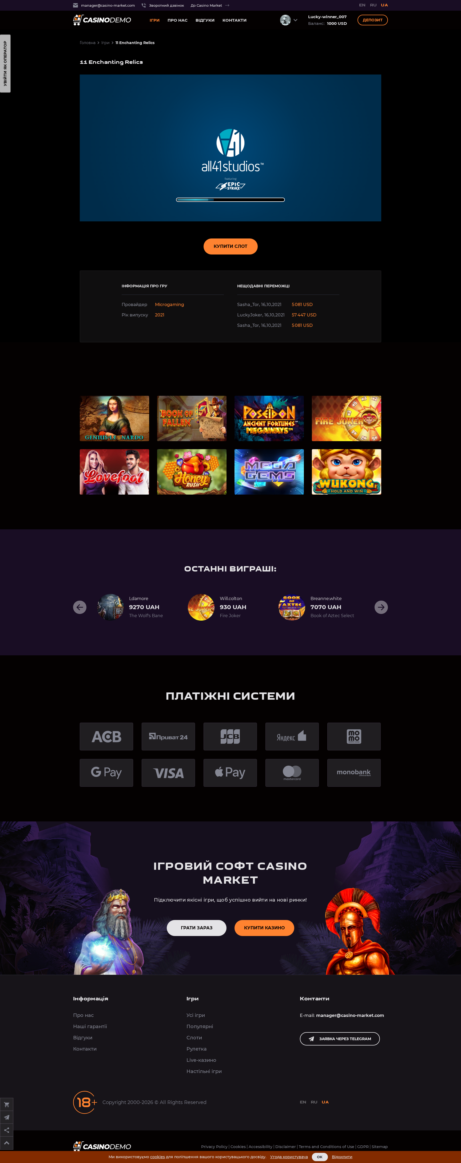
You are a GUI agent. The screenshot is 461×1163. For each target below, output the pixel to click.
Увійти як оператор (5, 63)
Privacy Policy (214, 1147)
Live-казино (201, 1060)
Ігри (155, 20)
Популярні (199, 1026)
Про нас (178, 20)
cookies (157, 1156)
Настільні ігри (204, 1071)
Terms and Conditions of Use (326, 1147)
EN (362, 5)
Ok (320, 1157)
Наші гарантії (90, 1026)
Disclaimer (285, 1147)
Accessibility (260, 1147)
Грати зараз (197, 927)
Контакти (234, 20)
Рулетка (196, 1049)
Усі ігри (195, 1015)
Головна (88, 42)
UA (384, 5)
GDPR (363, 1147)
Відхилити (342, 1157)
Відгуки (205, 20)
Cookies (238, 1147)
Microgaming (169, 304)
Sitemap (380, 1147)
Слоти (194, 1038)
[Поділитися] (6, 1130)
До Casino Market (206, 5)
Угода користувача (289, 1157)
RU (373, 5)
